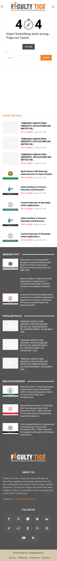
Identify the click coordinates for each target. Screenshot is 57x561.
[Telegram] (28, 519)
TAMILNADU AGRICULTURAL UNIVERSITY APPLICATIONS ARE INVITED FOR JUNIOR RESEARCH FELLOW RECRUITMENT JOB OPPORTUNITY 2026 (34, 345)
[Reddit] (18, 528)
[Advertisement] (28, 86)
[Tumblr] (28, 528)
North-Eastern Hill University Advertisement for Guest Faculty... (37, 172)
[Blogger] (37, 519)
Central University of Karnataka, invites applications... (36, 204)
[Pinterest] (9, 528)
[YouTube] (24, 538)
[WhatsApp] (37, 528)
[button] (51, 7)
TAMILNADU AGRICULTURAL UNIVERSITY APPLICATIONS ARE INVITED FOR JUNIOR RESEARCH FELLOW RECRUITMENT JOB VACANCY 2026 (36, 326)
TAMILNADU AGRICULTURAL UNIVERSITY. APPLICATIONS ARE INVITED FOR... (36, 157)
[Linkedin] (47, 519)
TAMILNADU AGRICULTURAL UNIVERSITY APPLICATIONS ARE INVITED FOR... (36, 126)
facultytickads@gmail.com (24, 499)
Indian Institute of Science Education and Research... (33, 188)
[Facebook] (9, 519)
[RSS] (33, 538)
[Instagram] (47, 528)
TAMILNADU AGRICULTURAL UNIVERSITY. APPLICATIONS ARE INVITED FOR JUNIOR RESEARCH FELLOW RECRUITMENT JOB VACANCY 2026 (36, 364)
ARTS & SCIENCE (27, 132)
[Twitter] (18, 519)
